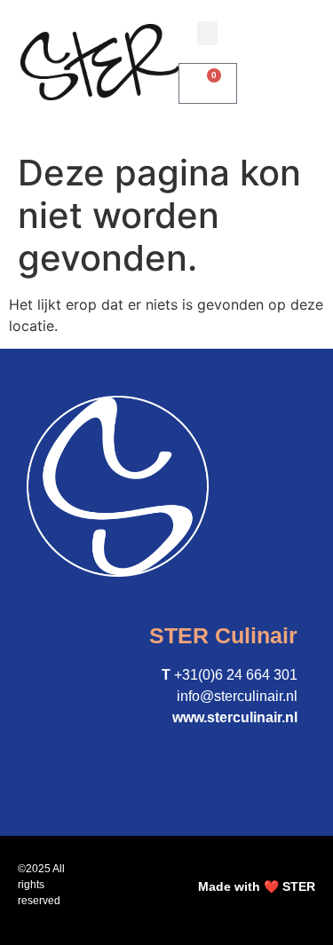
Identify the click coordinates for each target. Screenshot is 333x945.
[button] (207, 33)
